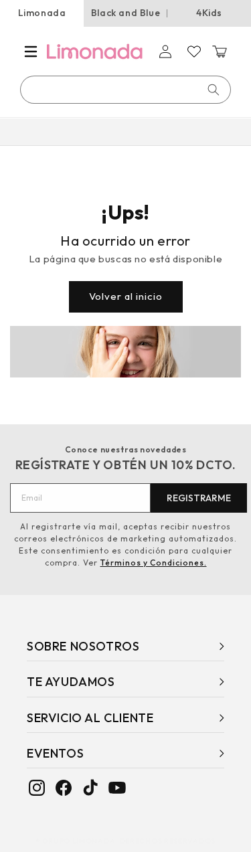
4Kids (209, 13)
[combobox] (126, 89)
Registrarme (199, 498)
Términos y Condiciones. (153, 563)
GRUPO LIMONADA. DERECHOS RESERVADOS (129, 840)
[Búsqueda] (213, 89)
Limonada (42, 13)
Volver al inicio (126, 296)
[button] (30, 51)
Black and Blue (125, 13)
